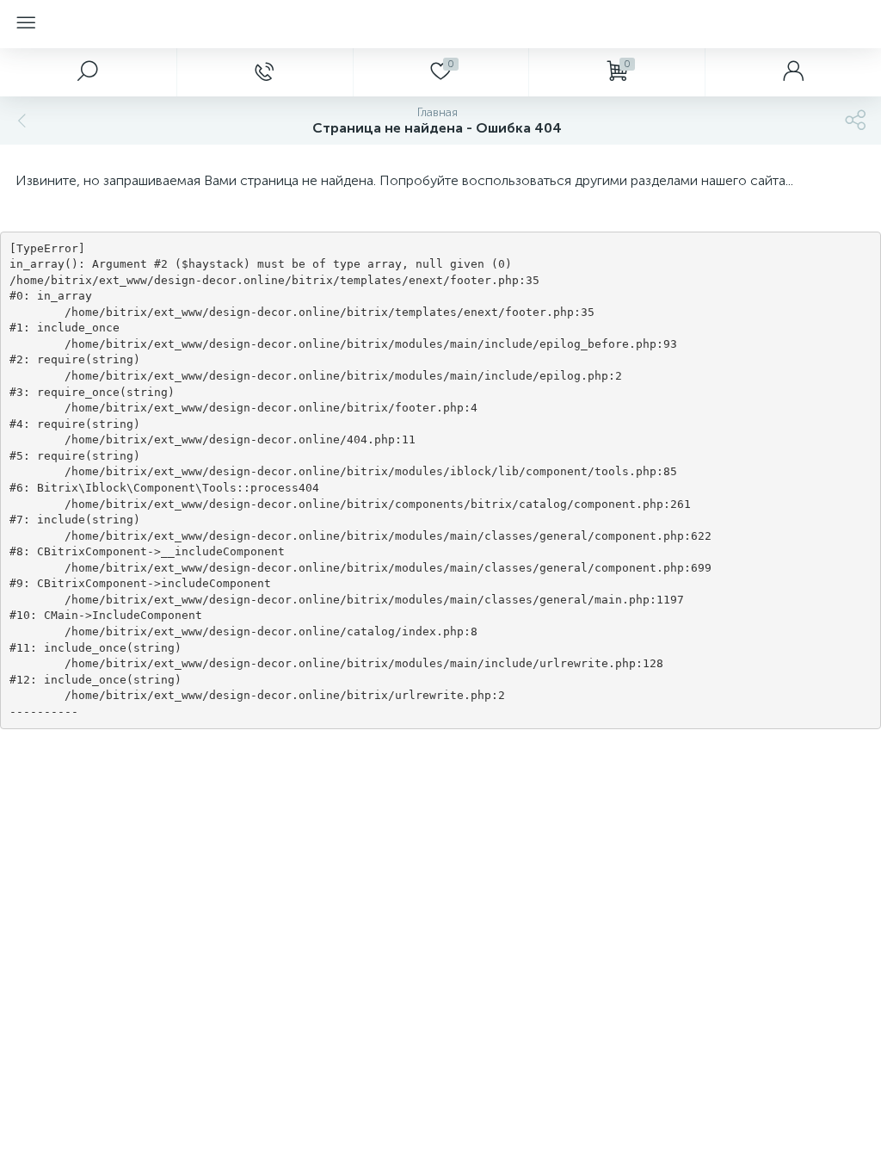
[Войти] (793, 72)
